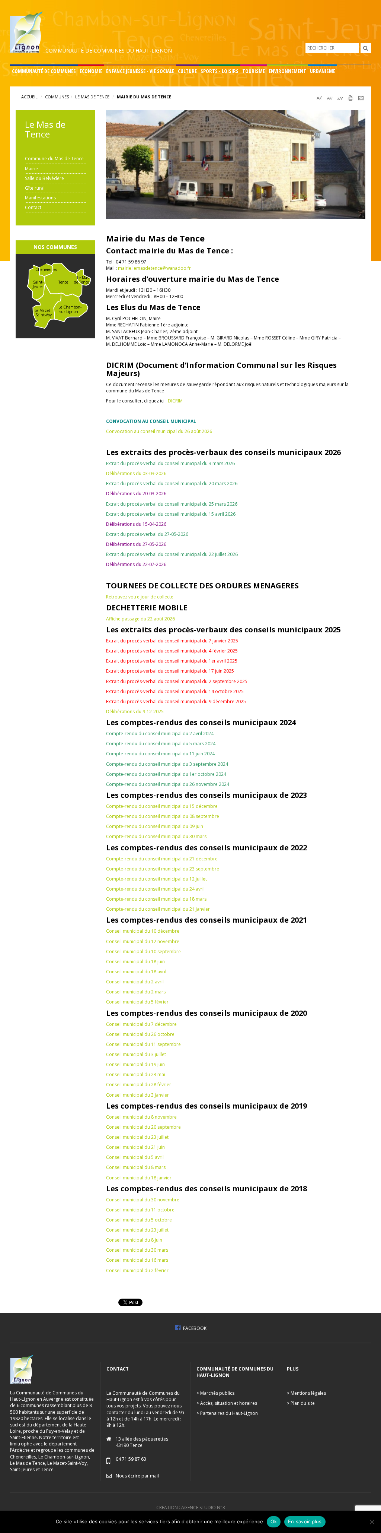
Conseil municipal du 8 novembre (141, 1117)
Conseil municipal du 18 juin (135, 961)
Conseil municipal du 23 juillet (137, 1137)
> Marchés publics (215, 1393)
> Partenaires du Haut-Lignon (227, 1413)
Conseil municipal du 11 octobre (140, 1210)
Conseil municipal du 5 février (137, 1002)
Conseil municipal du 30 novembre (142, 1200)
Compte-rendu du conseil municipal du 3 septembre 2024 (167, 764)
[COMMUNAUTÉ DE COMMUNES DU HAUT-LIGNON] (91, 31)
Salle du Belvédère (44, 178)
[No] (371, 1522)
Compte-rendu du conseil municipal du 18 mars (156, 899)
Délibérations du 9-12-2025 (135, 711)
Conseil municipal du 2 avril (135, 982)
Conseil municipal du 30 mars (137, 1250)
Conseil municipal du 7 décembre (141, 1024)
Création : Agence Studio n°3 (190, 1507)
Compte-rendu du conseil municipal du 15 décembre (162, 806)
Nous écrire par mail (137, 1476)
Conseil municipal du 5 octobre (139, 1220)
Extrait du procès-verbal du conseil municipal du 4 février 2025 (172, 651)
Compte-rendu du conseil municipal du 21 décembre (162, 859)
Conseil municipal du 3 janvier (137, 1095)
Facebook (194, 1328)
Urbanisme (322, 71)
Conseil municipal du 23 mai (135, 1074)
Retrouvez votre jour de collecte (139, 597)
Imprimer (350, 98)
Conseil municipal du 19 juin (135, 1064)
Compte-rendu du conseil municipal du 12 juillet (156, 879)
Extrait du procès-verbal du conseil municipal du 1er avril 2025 (171, 661)
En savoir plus (305, 1521)
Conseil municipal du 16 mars (137, 1260)
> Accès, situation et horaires (226, 1403)
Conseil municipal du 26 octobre (140, 1034)
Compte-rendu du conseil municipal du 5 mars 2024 (160, 743)
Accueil (29, 96)
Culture (187, 71)
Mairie (31, 168)
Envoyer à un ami (360, 98)
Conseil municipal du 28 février (138, 1084)
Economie (91, 71)
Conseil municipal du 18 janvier (139, 1178)
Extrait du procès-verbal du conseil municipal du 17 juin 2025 (170, 671)
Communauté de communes (44, 71)
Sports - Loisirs (219, 71)
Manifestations (40, 198)
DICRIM (175, 401)
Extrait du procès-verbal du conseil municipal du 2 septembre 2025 (176, 681)
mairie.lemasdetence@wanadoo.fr (154, 268)
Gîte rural (35, 188)
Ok (273, 1521)
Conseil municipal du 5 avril (135, 1157)
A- (340, 98)
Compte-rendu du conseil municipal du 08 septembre (162, 816)
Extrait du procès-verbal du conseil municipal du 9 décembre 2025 (176, 701)
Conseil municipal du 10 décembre (142, 931)
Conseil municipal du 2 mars (136, 992)
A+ (329, 98)
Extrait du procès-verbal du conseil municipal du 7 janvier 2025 (172, 641)
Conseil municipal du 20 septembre (143, 1127)
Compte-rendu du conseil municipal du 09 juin (154, 826)
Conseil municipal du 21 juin (135, 1147)
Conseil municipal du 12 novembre (142, 941)
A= (319, 98)
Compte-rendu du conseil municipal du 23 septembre (162, 869)
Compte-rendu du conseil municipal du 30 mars (156, 836)
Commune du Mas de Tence (54, 158)
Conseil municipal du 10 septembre (143, 951)
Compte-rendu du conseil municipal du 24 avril (155, 889)
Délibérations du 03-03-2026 (136, 473)
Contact (33, 207)
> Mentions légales (306, 1393)
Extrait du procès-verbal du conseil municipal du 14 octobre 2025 (175, 691)
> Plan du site (301, 1403)
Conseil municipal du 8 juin (134, 1240)
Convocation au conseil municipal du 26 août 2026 (159, 431)
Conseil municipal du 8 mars (136, 1167)
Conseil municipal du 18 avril (136, 971)
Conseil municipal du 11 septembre (143, 1044)
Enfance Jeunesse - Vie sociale (140, 71)
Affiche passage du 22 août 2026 (140, 619)
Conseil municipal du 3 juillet (136, 1054)
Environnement (287, 71)
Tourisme (253, 71)
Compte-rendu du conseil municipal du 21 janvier (158, 909)
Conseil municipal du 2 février (137, 1270)
